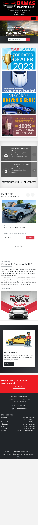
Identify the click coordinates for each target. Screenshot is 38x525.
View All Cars (18, 246)
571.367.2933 (20, 14)
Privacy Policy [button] (16, 451)
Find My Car (19, 387)
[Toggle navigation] (33, 18)
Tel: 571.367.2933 (19, 405)
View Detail (9, 238)
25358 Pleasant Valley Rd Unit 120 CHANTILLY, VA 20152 (20, 401)
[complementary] (32, 519)
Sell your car (9, 364)
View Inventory (7, 288)
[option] (19, 221)
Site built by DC (26, 451)
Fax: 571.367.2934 (20, 409)
